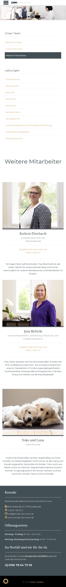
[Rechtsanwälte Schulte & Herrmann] (20, 2)
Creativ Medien (36, 582)
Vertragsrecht (13, 118)
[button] (6, 581)
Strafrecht (11, 105)
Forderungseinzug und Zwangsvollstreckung (29, 125)
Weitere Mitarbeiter (16, 55)
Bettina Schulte (14, 42)
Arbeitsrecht (12, 86)
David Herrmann (14, 49)
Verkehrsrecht (13, 112)
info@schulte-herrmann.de (33, 249)
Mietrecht (11, 99)
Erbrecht (10, 92)
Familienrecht (13, 79)
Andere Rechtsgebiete (18, 132)
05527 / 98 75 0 (33, 252)
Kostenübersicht (14, 138)
